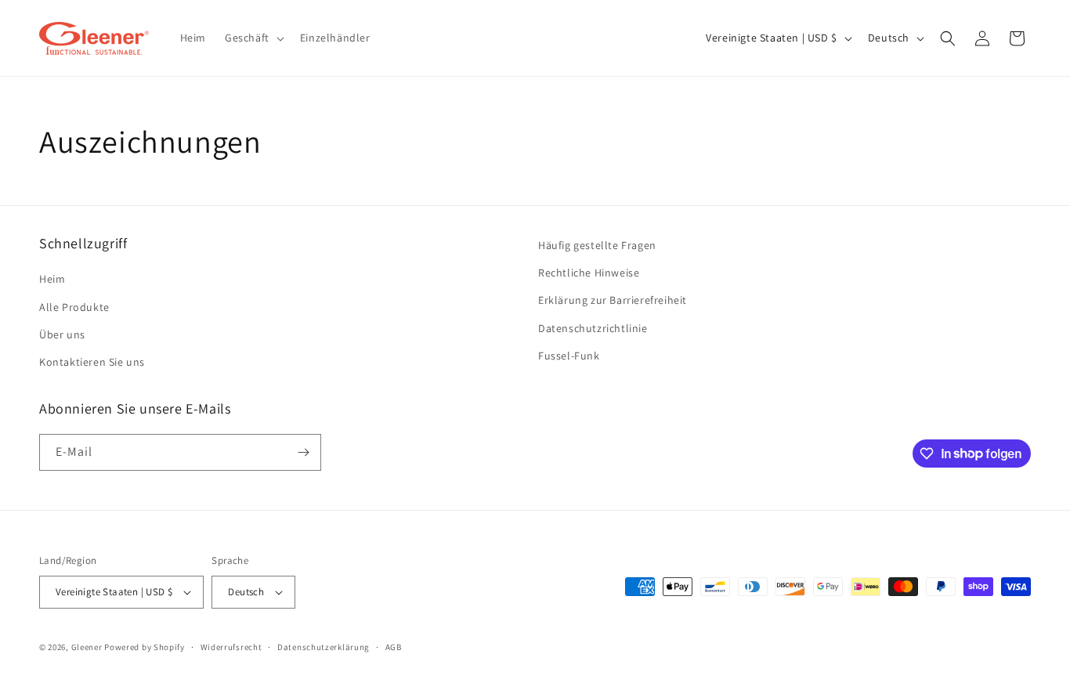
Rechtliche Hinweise (588, 273)
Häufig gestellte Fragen (597, 245)
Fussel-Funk (569, 356)
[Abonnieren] (303, 452)
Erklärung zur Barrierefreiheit (612, 300)
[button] (253, 37)
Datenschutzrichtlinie (593, 328)
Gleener (87, 646)
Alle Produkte (74, 307)
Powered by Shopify (144, 646)
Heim (52, 279)
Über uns (62, 334)
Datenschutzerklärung (323, 646)
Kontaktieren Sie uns (92, 362)
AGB (393, 646)
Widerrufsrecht (231, 646)
